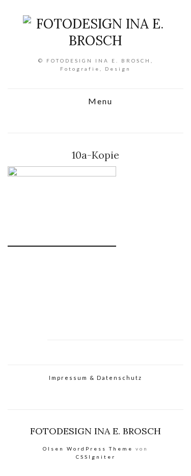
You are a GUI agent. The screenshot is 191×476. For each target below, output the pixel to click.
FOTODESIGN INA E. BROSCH (95, 431)
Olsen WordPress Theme (88, 448)
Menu (99, 101)
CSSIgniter (96, 457)
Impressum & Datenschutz (95, 377)
